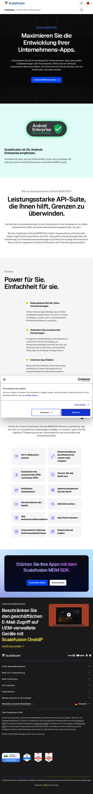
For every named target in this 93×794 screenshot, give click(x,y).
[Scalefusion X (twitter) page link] (90, 655)
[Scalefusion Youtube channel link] (80, 655)
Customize (44, 412)
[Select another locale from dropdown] (89, 3)
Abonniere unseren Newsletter (17, 704)
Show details (79, 405)
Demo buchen (58, 583)
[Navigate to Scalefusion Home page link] (11, 655)
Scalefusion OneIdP (40, 724)
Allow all (75, 412)
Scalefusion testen (37, 583)
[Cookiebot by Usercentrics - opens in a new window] (79, 380)
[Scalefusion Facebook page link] (87, 655)
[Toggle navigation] (81, 3)
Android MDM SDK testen (45, 80)
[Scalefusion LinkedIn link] (71, 655)
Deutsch (83, 704)
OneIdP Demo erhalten (12, 646)
